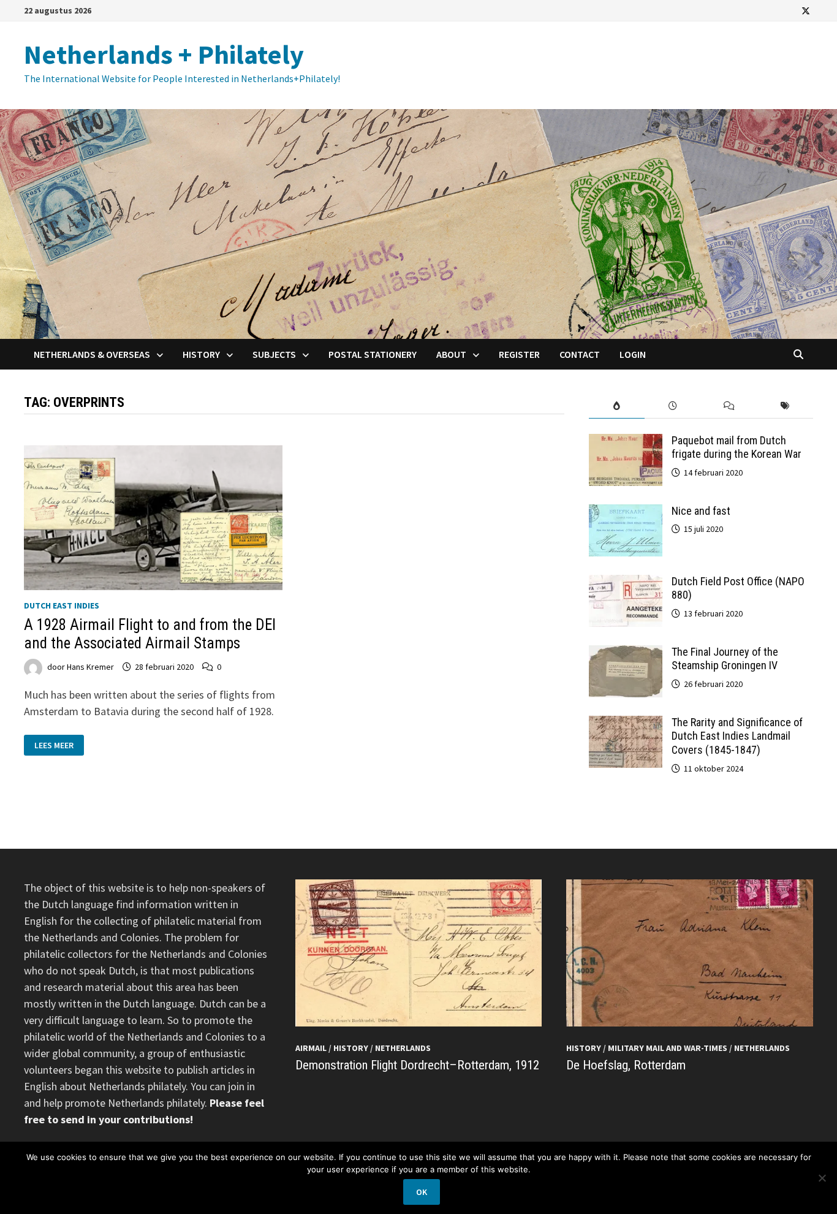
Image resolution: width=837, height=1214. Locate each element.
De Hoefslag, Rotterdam (626, 1065)
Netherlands (403, 1047)
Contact (579, 354)
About (451, 354)
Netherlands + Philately (164, 54)
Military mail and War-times (667, 1047)
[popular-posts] (617, 406)
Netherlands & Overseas (92, 354)
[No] (822, 1178)
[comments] (729, 406)
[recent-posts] (673, 406)
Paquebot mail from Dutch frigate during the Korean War (736, 447)
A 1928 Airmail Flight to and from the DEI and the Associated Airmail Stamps (150, 634)
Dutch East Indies (61, 605)
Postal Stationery (372, 354)
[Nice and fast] (625, 513)
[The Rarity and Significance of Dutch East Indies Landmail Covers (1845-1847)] (625, 724)
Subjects (274, 354)
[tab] (617, 406)
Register (519, 354)
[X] (805, 10)
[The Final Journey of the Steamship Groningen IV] (625, 654)
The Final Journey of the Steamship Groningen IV (725, 658)
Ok (421, 1191)
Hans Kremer (90, 666)
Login (632, 354)
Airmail (311, 1047)
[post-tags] (785, 406)
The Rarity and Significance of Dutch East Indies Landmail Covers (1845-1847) (737, 736)
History (201, 354)
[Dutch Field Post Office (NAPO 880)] (625, 583)
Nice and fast (701, 510)
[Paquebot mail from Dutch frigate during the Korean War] (625, 442)
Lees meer (57, 745)
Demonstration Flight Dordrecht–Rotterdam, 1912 (417, 1065)
